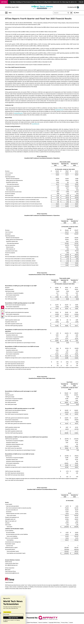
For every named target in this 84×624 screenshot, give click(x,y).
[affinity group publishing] (2, 313)
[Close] (24, 597)
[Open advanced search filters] (71, 12)
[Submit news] (2, 307)
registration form (59, 109)
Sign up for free (13, 617)
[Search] (68, 12)
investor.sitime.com (18, 113)
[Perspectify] (2, 310)
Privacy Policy (64, 622)
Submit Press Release (32, 622)
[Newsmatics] (2, 316)
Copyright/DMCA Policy (54, 622)
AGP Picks (4, 2)
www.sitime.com (35, 123)
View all (81, 2)
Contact (71, 622)
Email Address (7, 612)
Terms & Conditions (42, 622)
